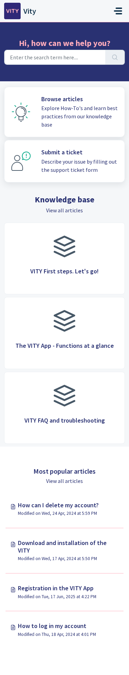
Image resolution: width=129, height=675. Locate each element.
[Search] (115, 57)
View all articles (64, 210)
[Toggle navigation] (118, 11)
